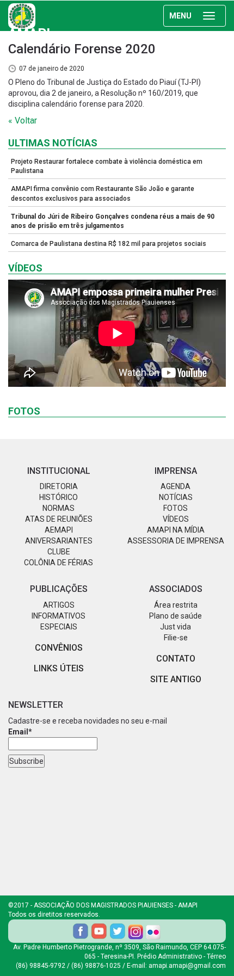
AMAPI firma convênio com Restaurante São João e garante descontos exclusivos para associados (102, 193)
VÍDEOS (176, 519)
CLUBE (58, 551)
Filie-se (176, 637)
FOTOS (175, 508)
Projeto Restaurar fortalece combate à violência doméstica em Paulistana (106, 166)
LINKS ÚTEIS (59, 668)
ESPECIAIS (58, 626)
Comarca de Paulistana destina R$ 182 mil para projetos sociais (108, 244)
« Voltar (22, 120)
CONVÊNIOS (59, 648)
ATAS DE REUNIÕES (59, 519)
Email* (20, 731)
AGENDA (175, 486)
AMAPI (29, 27)
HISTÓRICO (58, 497)
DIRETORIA (59, 486)
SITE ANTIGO (175, 679)
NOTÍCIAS (176, 497)
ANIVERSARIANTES (59, 540)
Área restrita (176, 605)
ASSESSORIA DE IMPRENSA (175, 540)
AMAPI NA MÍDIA (176, 530)
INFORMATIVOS (58, 615)
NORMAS (58, 508)
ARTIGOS (59, 605)
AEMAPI (59, 530)
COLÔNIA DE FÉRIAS (58, 562)
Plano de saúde (175, 615)
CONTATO (175, 658)
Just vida (175, 626)
